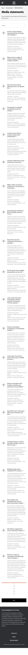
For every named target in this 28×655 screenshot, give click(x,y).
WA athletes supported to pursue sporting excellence (15, 529)
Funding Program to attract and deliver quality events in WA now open (15, 443)
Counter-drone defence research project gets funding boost (14, 134)
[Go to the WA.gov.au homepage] (14, 3)
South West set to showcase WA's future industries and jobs (15, 412)
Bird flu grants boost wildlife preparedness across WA (15, 271)
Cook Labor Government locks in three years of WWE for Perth (15, 357)
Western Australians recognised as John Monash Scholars (15, 328)
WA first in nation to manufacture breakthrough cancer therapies (15, 556)
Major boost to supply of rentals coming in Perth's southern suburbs (14, 59)
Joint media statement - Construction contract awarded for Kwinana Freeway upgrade (14, 300)
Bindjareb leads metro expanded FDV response (14, 470)
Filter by (3, 25)
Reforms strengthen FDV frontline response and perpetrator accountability (15, 385)
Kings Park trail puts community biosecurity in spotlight (14, 241)
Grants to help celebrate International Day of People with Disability (15, 33)
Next (14, 600)
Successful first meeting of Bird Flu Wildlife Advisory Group (15, 212)
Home (3, 8)
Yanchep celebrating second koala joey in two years (15, 161)
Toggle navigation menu (2, 3)
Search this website (25, 3)
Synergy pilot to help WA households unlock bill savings (14, 109)
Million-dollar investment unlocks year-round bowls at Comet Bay (15, 186)
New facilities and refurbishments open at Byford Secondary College (15, 501)
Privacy (14, 636)
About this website (14, 640)
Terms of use (14, 633)
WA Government (9, 8)
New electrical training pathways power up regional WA (15, 86)
